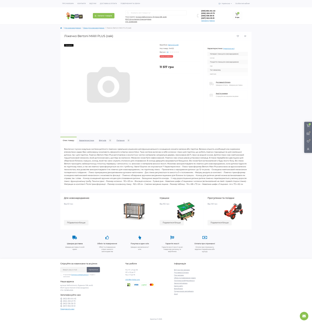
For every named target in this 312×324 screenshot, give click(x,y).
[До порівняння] (245, 36)
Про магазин (68, 3)
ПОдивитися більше (76, 223)
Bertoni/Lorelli (173, 45)
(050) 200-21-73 (208, 13)
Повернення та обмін (130, 3)
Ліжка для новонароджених (93, 28)
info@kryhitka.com (132, 280)
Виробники (178, 289)
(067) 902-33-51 (207, 18)
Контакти (81, 3)
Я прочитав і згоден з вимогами (79, 275)
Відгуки (92, 3)
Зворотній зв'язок (180, 283)
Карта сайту (178, 286)
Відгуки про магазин (182, 270)
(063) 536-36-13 (207, 16)
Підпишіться (93, 270)
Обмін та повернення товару (185, 278)
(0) (168, 52)
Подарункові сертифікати (184, 291)
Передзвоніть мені (67, 309)
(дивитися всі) (228, 48)
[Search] (128, 12)
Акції (176, 294)
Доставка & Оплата (108, 3)
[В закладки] (238, 36)
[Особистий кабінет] (308, 149)
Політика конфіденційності (80, 275)
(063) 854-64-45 (208, 11)
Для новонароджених (72, 28)
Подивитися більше (172, 223)
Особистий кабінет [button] (242, 3)
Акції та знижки (222, 93)
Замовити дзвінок (208, 21)
